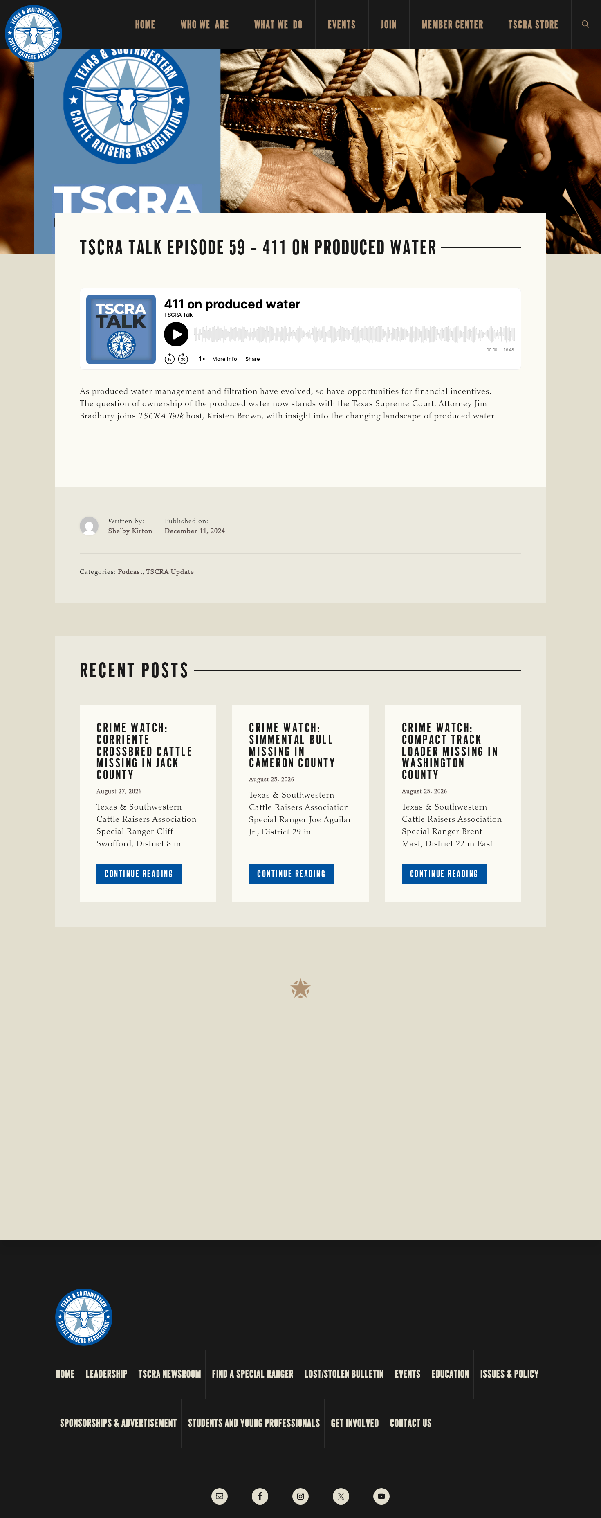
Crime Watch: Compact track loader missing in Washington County (450, 751)
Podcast (130, 572)
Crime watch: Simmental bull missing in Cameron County (292, 745)
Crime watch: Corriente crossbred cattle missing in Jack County (144, 751)
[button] (586, 24)
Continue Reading (143, 876)
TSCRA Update (170, 572)
